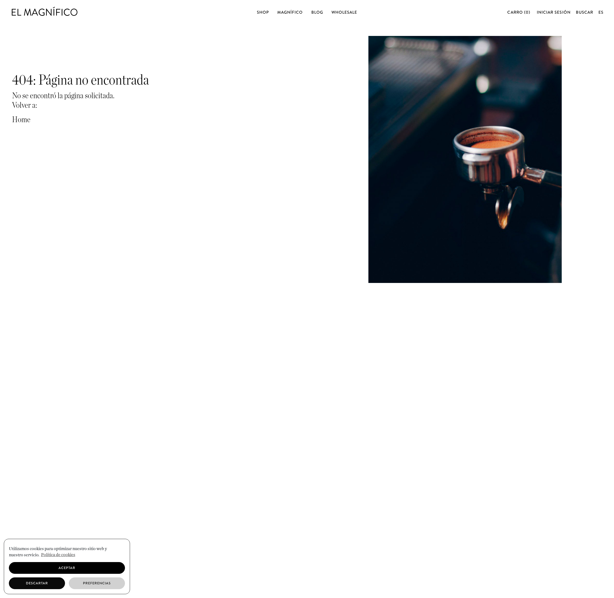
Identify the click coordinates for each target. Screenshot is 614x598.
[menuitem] (600, 12)
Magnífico (290, 12)
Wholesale (344, 12)
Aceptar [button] (67, 567)
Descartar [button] (37, 583)
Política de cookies (58, 555)
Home (21, 120)
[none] (600, 12)
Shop (263, 12)
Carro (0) (519, 12)
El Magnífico (44, 12)
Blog (317, 12)
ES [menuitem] (600, 12)
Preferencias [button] (97, 583)
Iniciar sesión (554, 12)
